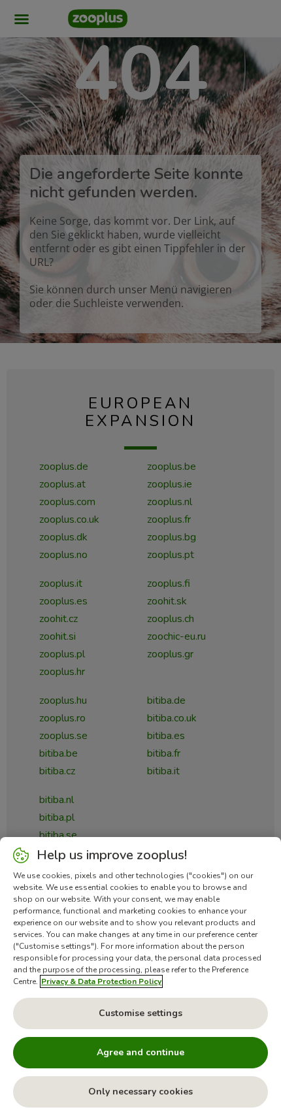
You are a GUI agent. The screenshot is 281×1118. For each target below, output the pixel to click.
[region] (140, 977)
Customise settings (140, 1013)
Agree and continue (140, 1052)
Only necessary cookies (140, 1091)
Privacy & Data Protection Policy (101, 981)
